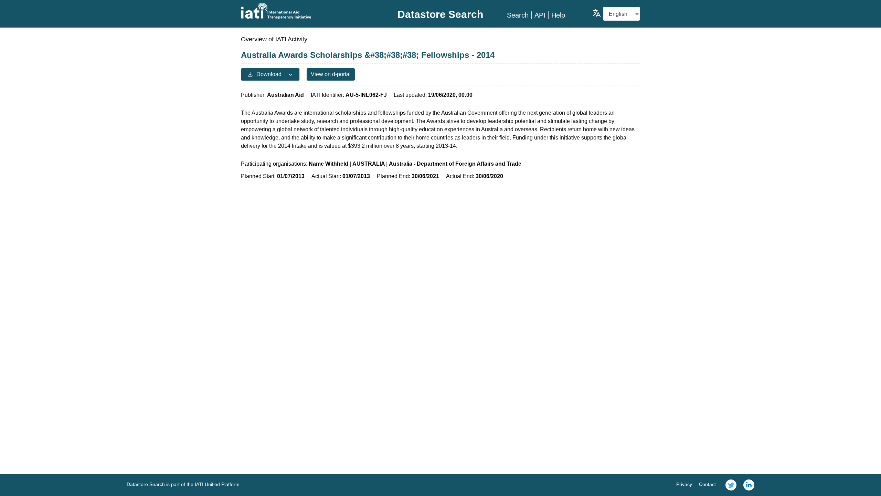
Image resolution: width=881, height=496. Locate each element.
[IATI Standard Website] (307, 11)
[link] (730, 484)
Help (558, 15)
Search (518, 15)
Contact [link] (707, 484)
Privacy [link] (684, 484)
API (539, 15)
